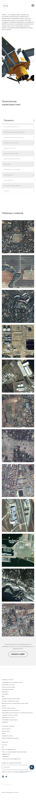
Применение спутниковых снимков (10, 715)
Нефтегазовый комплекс (7, 735)
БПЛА (3, 696)
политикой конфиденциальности (20, 772)
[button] (18, 654)
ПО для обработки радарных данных (10, 719)
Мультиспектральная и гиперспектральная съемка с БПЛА (15, 703)
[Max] (3, 776)
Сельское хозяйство (6, 728)
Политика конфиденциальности (9, 749)
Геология (4, 733)
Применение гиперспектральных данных (11, 698)
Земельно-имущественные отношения (10, 738)
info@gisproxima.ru (6, 754)
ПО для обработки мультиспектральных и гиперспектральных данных (17, 712)
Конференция (5, 722)
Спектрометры (5, 694)
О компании (4, 744)
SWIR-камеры (5, 691)
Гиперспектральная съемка (8, 710)
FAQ (3, 747)
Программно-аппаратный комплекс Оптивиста (12, 682)
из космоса (16, 710)
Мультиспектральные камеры (8, 687)
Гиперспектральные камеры (8, 684)
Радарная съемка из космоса (8, 717)
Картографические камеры (8, 689)
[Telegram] (6, 776)
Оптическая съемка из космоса (9, 708)
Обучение (4, 705)
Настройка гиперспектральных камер (10, 701)
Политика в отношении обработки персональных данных (14, 751)
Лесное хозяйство (6, 731)
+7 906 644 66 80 (5, 756)
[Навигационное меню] (33, 5)
